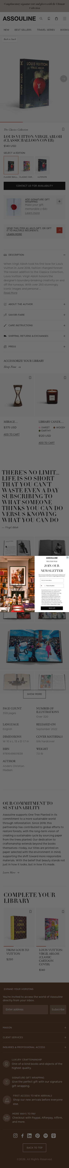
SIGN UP (52, 608)
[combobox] (42, 586)
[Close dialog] (67, 557)
